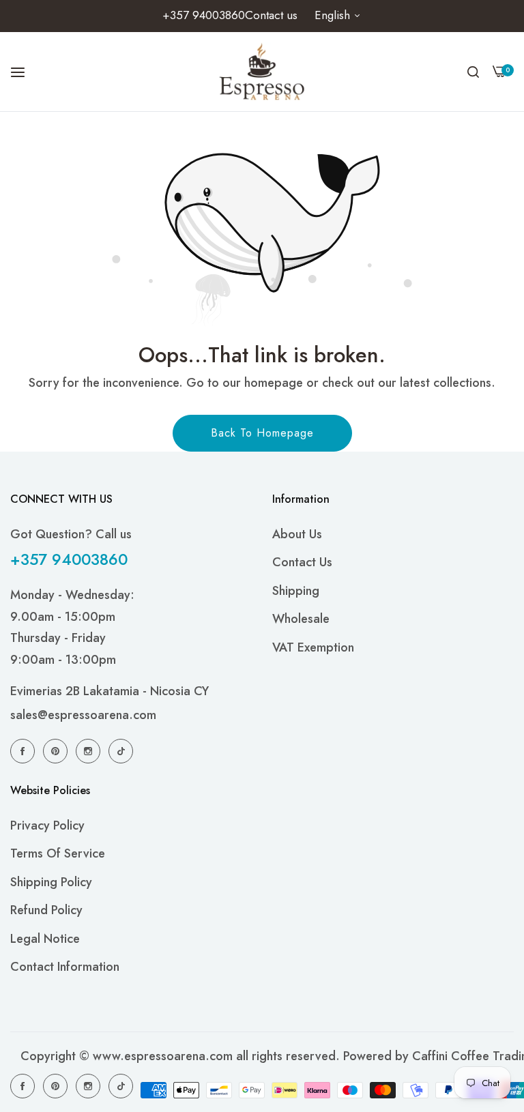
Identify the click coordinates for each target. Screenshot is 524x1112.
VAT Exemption (313, 647)
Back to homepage (262, 433)
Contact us (302, 562)
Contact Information (64, 967)
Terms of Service (57, 853)
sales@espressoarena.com (83, 715)
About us (297, 534)
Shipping (295, 591)
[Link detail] (24, 750)
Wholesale (301, 619)
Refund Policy (46, 910)
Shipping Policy (51, 882)
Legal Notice (45, 939)
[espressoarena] (262, 71)
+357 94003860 (69, 559)
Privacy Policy (47, 825)
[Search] (473, 72)
